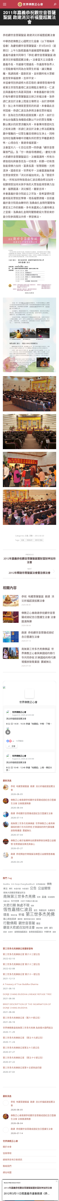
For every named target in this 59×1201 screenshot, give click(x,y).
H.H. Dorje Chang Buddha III (23, 884)
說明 (46, 928)
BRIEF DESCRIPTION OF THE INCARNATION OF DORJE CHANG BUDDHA (27, 1006)
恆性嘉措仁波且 (17, 909)
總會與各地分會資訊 (12, 1159)
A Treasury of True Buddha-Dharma (20, 984)
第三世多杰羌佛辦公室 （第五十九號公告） (23, 1037)
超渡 (5, 932)
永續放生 (51, 910)
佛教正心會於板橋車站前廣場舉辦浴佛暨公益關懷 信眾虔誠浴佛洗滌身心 (33, 842)
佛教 (49, 883)
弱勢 (32, 906)
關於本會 (7, 1146)
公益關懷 (44, 888)
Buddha (6, 884)
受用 (38, 897)
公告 (33, 888)
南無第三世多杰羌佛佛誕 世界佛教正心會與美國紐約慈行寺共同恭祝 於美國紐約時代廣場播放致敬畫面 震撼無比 (38, 655)
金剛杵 (10, 932)
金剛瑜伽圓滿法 (20, 932)
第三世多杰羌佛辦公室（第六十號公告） (22, 1017)
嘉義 (22, 540)
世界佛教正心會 (28, 702)
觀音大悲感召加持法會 (19, 927)
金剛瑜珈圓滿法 (36, 931)
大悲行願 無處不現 (16, 905)
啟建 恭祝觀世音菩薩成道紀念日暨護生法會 (37, 634)
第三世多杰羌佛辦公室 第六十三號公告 (21, 954)
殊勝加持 (30, 540)
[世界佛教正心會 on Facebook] (29, 693)
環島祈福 (14, 915)
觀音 (38, 923)
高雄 (54, 932)
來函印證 (17, 888)
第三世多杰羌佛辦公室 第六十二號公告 (21, 964)
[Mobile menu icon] (4, 4)
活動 (31, 536)
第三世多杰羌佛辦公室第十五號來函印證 (22, 1067)
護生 (51, 928)
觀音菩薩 (39, 928)
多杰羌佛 (15, 901)
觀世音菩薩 (39, 540)
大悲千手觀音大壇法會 (29, 901)
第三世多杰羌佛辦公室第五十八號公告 (21, 1047)
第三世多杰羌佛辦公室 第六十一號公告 (21, 974)
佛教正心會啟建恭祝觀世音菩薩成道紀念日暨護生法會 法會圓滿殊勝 (38, 617)
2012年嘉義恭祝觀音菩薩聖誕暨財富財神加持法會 (28, 1187)
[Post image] (11, 600)
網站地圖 (7, 1172)
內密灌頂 (25, 889)
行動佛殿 (10, 923)
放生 (36, 910)
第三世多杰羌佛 (40, 914)
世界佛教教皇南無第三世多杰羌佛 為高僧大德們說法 (28, 1027)
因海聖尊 (51, 897)
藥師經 (38, 919)
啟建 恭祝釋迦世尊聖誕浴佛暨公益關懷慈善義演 (33, 856)
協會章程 (7, 1153)
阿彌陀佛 (47, 932)
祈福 (21, 914)
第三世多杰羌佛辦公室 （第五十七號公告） (23, 1057)
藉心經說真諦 (9, 918)
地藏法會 (6, 901)
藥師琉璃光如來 (29, 919)
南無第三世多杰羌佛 (19, 896)
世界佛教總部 (40, 884)
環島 (6, 914)
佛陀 (10, 888)
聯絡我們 (7, 1165)
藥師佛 (20, 919)
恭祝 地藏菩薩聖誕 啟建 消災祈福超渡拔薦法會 (37, 598)
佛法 (5, 888)
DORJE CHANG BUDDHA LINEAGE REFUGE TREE (27, 994)
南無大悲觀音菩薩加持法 (14, 892)
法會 (26, 536)
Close (57, 1181)
